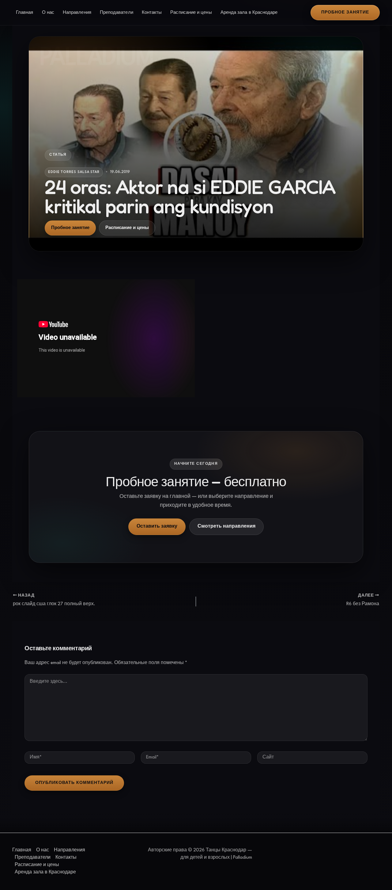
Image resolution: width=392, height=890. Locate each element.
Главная (24, 12)
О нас (48, 12)
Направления (77, 12)
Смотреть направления (226, 526)
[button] (345, 12)
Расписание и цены (191, 12)
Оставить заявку (157, 526)
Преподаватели (116, 12)
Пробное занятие (70, 228)
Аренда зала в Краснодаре (249, 12)
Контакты (152, 12)
